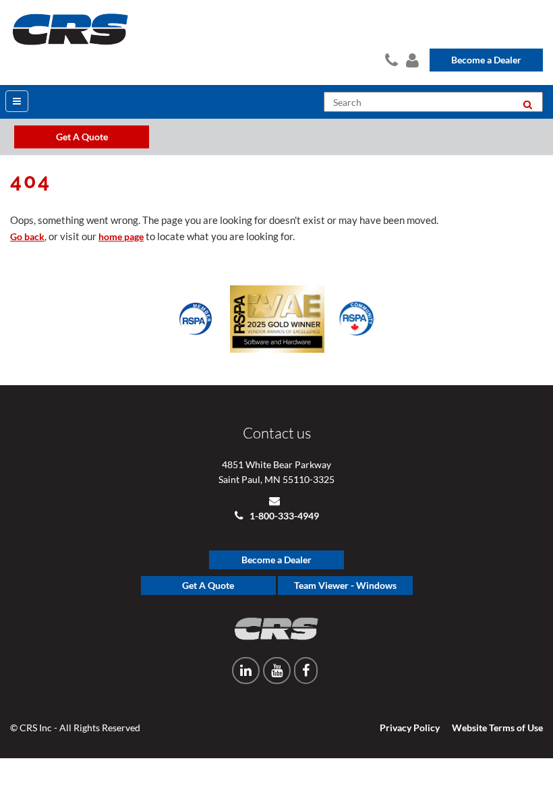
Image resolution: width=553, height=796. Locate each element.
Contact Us (390, 58)
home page (121, 236)
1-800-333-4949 (283, 515)
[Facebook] (306, 670)
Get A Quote (208, 585)
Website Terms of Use (497, 727)
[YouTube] (277, 670)
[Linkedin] (246, 670)
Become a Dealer (486, 59)
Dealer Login (411, 58)
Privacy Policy (410, 727)
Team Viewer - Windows (345, 585)
